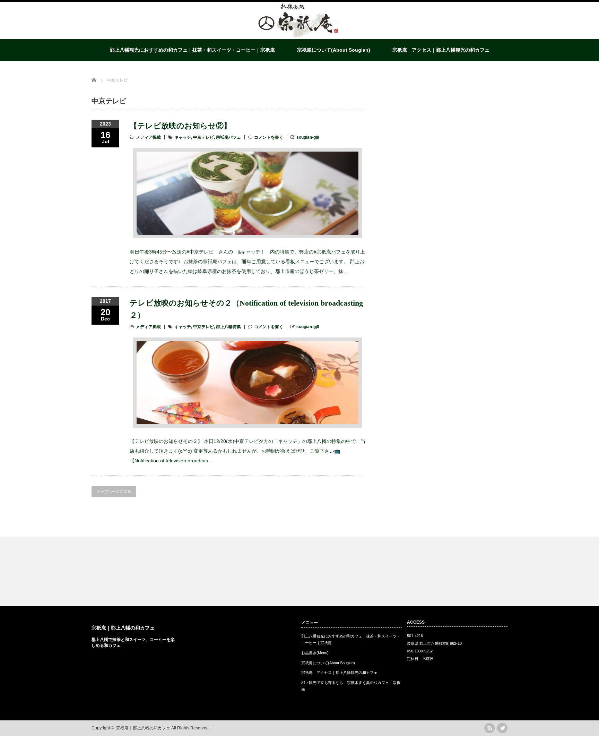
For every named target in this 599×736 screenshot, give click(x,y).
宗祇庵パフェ (228, 137)
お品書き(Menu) (315, 653)
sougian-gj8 (307, 137)
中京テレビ (203, 137)
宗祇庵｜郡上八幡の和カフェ (123, 628)
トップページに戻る (114, 491)
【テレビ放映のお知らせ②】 (180, 125)
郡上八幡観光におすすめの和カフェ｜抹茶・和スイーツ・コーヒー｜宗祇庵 (192, 50)
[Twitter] (502, 728)
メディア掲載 (148, 137)
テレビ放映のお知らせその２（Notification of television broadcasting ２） (246, 309)
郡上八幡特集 (228, 326)
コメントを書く (268, 137)
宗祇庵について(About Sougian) (333, 50)
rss (489, 728)
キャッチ (182, 137)
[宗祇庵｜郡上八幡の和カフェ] (299, 36)
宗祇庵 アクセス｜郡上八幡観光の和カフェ (440, 50)
